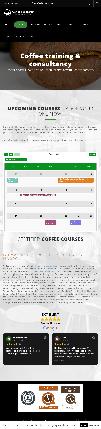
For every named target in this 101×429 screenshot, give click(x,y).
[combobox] (16, 159)
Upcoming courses (52, 24)
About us (35, 24)
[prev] (6, 154)
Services (8, 36)
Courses (70, 24)
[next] (11, 154)
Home (6, 24)
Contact (33, 36)
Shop (21, 24)
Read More (94, 425)
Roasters (20, 36)
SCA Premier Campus (47, 266)
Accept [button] (83, 425)
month (92, 155)
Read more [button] (59, 360)
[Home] (20, 13)
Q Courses (83, 24)
